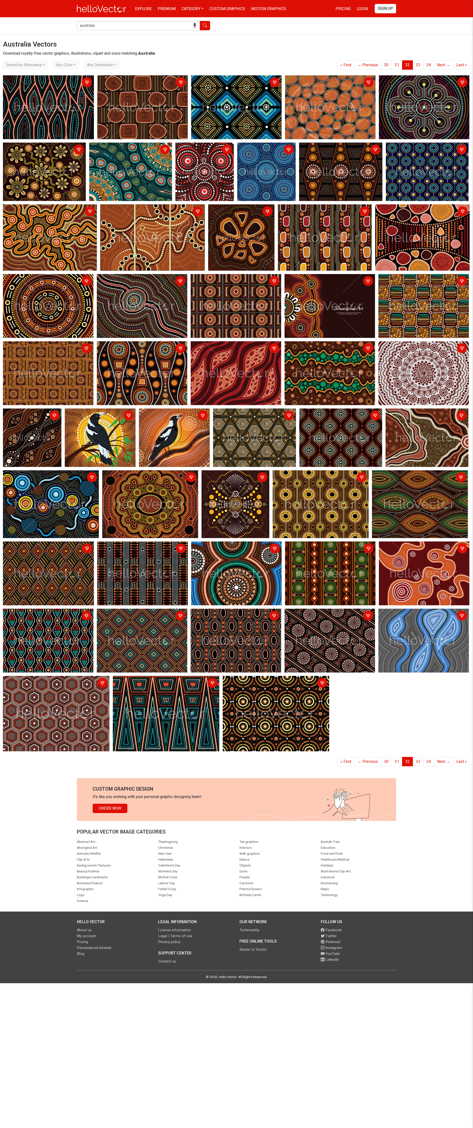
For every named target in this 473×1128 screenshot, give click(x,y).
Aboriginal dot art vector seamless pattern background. (41, 83)
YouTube (332, 953)
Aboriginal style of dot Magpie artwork (174, 413)
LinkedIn (331, 959)
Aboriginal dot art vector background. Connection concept (259, 153)
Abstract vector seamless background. (248, 413)
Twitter (330, 936)
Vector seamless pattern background (36, 613)
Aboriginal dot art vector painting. (33, 278)
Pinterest (332, 942)
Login (362, 8)
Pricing (343, 8)
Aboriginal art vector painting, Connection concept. (144, 209)
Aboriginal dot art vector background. (130, 345)
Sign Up (385, 8)
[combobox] (25, 65)
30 (386, 65)
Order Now (110, 808)
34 (428, 65)
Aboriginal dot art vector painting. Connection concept (419, 83)
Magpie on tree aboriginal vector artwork (94, 416)
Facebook (333, 930)
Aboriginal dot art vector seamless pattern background (337, 416)
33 (418, 65)
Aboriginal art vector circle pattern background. (326, 80)
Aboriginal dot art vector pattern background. (339, 147)
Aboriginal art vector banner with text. (318, 278)
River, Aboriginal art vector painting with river (418, 613)
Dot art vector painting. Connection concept (41, 147)
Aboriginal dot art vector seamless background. (139, 80)
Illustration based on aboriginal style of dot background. (241, 212)
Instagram (333, 948)
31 (397, 65)
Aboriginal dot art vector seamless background (233, 80)
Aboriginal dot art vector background (197, 150)
